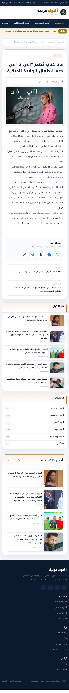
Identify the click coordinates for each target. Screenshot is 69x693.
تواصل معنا (30, 3)
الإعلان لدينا (6, 3)
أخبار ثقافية (62, 614)
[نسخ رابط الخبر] (24, 254)
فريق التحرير (61, 644)
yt (43, 587)
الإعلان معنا (62, 670)
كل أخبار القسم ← (14, 460)
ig (50, 587)
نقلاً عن (63, 639)
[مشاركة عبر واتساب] (57, 254)
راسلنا (64, 664)
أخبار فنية (63, 619)
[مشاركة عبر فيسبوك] (49, 254)
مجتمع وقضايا (60, 633)
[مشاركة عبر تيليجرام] (32, 254)
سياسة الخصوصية (58, 650)
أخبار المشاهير (22, 23)
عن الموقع (18, 3)
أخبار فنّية (51, 42)
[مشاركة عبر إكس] (41, 254)
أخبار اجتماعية (42, 23)
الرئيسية (59, 23)
